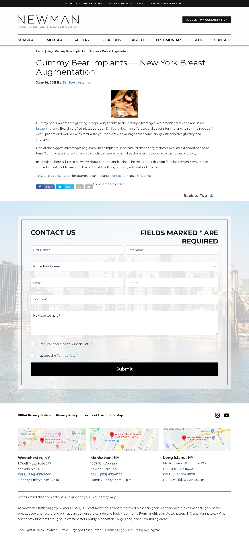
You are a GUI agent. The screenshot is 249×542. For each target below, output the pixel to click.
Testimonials (168, 40)
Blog (198, 40)
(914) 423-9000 (39, 474)
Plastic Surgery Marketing (124, 530)
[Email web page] (89, 186)
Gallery (81, 40)
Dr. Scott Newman (77, 82)
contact (116, 175)
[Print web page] (80, 186)
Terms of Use (93, 415)
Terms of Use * (67, 355)
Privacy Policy (67, 415)
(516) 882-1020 (184, 474)
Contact (222, 40)
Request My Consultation (207, 19)
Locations (110, 40)
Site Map (116, 415)
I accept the (58, 355)
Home (40, 51)
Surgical (27, 40)
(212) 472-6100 (111, 474)
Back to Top (195, 195)
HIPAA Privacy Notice (34, 415)
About (138, 40)
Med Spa (55, 40)
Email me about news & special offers (65, 344)
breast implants (47, 128)
